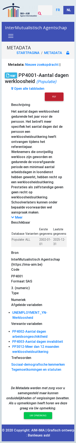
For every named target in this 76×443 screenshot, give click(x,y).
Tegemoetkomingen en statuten (36, 370)
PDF (54, 97)
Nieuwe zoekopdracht (42, 65)
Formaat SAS (21, 281)
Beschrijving (20, 105)
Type (15, 293)
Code (15, 270)
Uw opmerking (38, 415)
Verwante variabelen (26, 324)
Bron (15, 253)
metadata (53, 53)
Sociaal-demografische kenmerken (38, 365)
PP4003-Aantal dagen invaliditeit (37, 342)
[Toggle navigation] (10, 36)
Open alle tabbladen (28, 89)
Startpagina (27, 53)
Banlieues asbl (39, 435)
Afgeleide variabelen (26, 305)
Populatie (18, 239)
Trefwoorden (21, 358)
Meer (18, 217)
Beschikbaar (20, 222)
